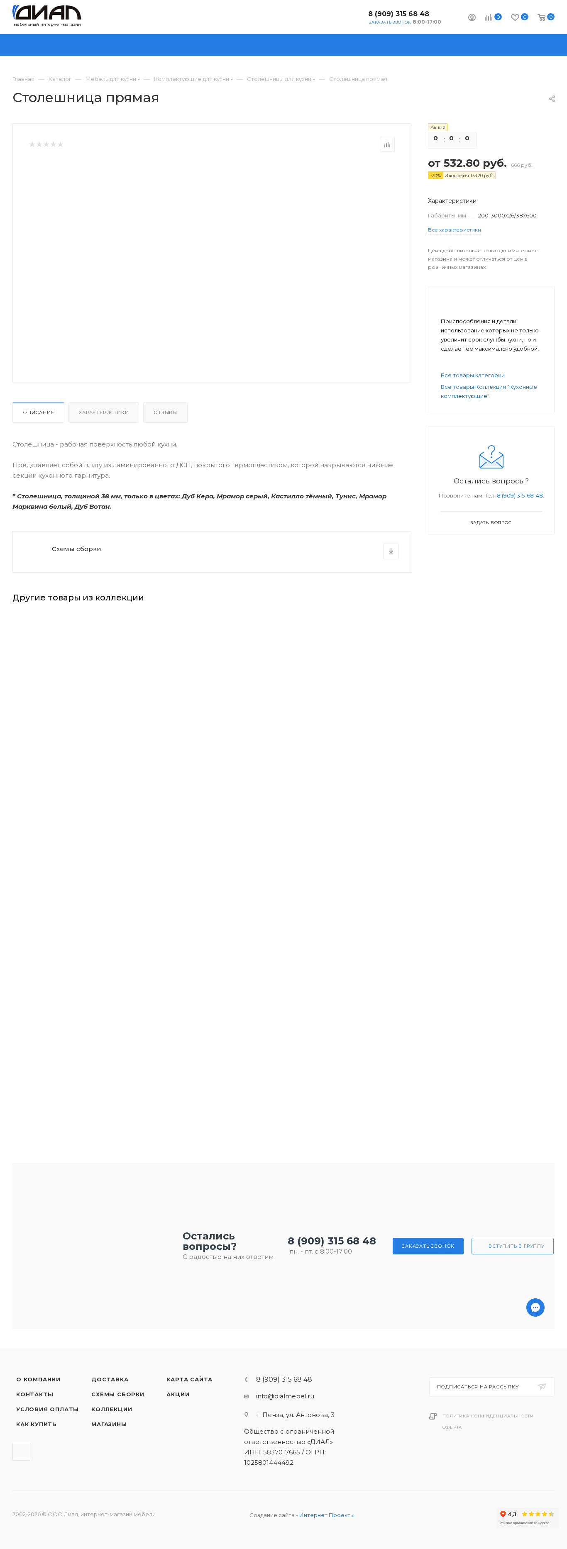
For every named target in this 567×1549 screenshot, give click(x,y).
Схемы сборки (76, 549)
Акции (177, 1394)
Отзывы (165, 412)
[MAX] (535, 1520)
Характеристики (104, 412)
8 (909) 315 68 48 (398, 14)
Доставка (109, 1379)
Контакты (34, 1394)
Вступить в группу (517, 1246)
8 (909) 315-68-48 (520, 495)
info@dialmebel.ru (285, 1396)
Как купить (36, 1424)
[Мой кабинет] (472, 18)
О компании (38, 1379)
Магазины (109, 1424)
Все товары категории (473, 375)
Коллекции (111, 1409)
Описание (38, 412)
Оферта (452, 1427)
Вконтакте (355, 17)
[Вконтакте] (535, 1542)
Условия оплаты (47, 1409)
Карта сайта (189, 1379)
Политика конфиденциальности (488, 1416)
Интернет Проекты (326, 1515)
